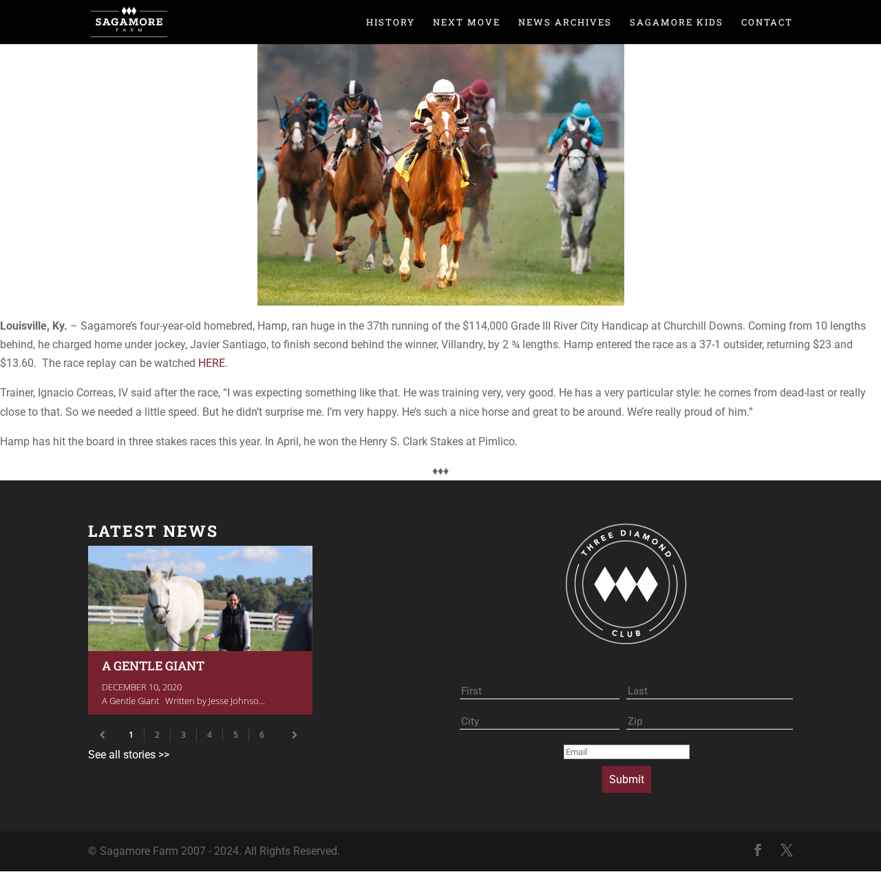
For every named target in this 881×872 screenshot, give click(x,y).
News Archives (565, 22)
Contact (767, 22)
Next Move (466, 22)
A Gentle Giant (200, 630)
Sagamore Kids (676, 22)
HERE (211, 363)
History (390, 22)
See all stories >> (128, 754)
